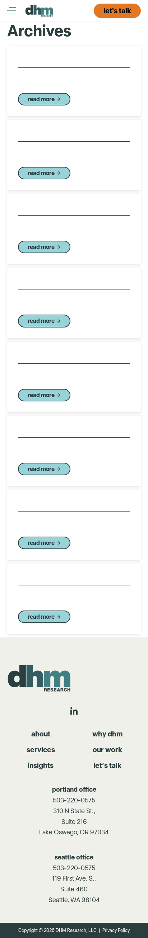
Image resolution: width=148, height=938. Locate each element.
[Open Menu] (16, 10)
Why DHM (107, 734)
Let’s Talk (107, 765)
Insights (41, 765)
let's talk (117, 10)
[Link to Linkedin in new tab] (74, 711)
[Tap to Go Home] (39, 11)
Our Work (107, 749)
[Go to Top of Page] (40, 678)
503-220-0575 (74, 800)
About (40, 734)
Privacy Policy (116, 930)
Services (41, 749)
